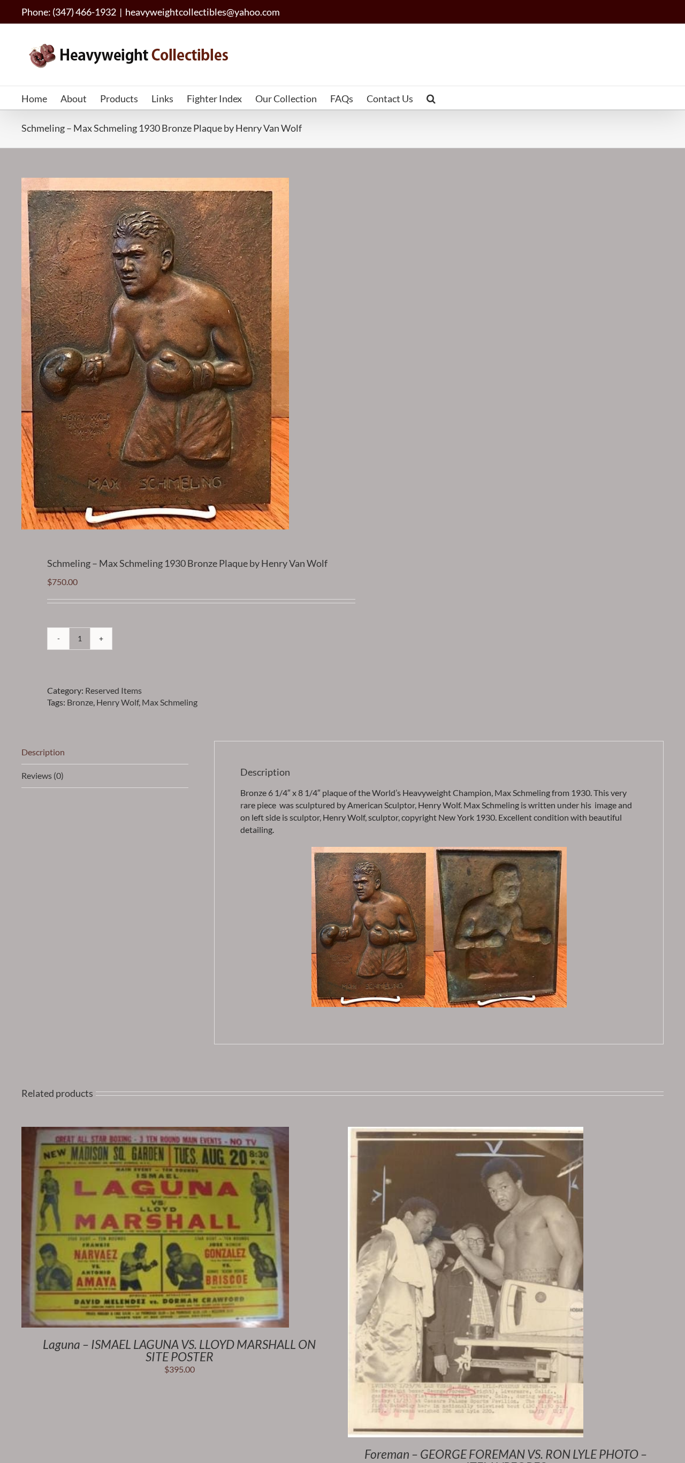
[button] (431, 97)
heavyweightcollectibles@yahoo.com (202, 12)
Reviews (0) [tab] (42, 775)
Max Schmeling (169, 702)
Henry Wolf (117, 702)
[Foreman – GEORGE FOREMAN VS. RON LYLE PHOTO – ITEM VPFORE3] (465, 1132)
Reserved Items (113, 690)
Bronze (80, 702)
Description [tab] (43, 752)
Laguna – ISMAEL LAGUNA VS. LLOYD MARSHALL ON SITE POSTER (179, 1351)
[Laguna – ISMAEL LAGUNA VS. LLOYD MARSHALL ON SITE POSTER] (155, 1132)
